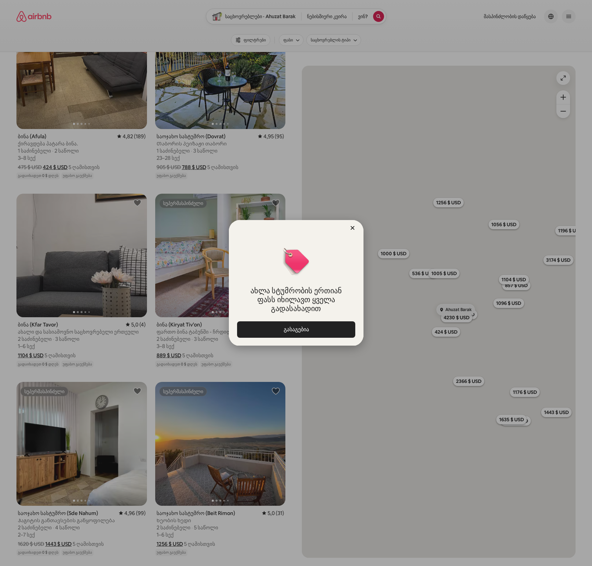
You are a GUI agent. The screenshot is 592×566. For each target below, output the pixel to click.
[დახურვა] (352, 228)
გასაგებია (296, 329)
